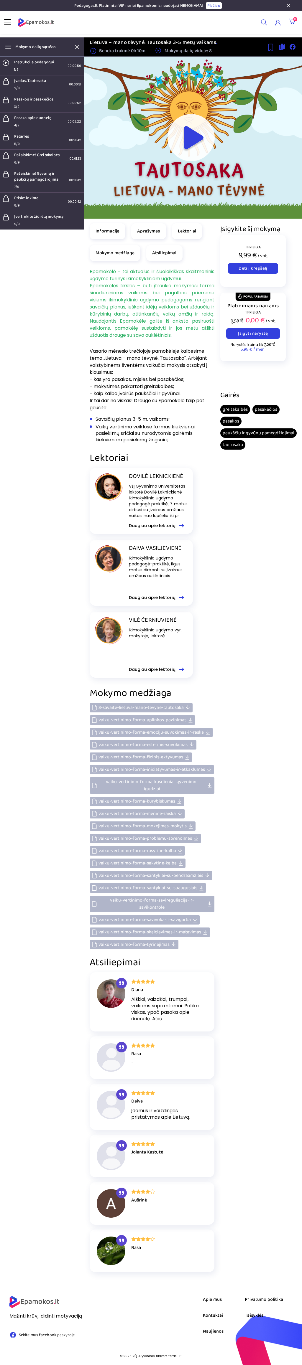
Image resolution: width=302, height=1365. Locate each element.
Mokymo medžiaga (115, 253)
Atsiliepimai (164, 253)
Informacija (108, 231)
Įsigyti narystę (253, 333)
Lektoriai (187, 231)
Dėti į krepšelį (253, 268)
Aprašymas (148, 231)
